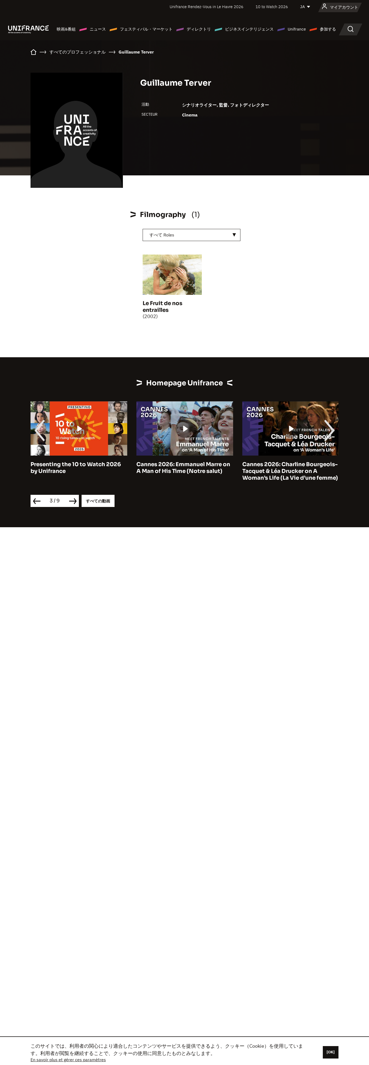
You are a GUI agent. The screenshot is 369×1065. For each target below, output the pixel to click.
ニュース (98, 29)
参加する (328, 29)
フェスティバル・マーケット (146, 29)
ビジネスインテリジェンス (249, 29)
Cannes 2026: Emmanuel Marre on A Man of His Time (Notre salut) (183, 468)
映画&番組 (66, 29)
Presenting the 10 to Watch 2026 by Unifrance (76, 468)
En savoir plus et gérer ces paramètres (68, 1059)
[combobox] (191, 235)
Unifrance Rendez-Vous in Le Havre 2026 (206, 6)
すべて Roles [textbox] (161, 235)
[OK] (331, 1052)
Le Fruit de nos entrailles (162, 306)
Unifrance (297, 29)
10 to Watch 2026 (272, 6)
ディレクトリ (199, 29)
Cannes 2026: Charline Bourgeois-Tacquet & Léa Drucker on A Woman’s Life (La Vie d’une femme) (290, 471)
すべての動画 (98, 500)
